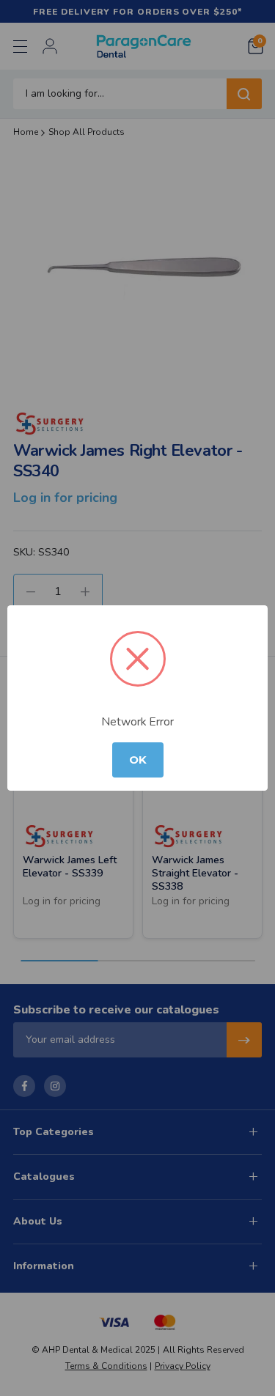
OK (138, 760)
